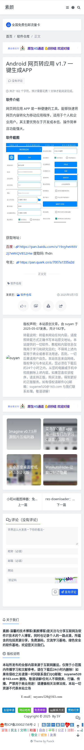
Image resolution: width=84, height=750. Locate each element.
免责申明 (39, 710)
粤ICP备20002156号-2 (20, 724)
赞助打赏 (73, 710)
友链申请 (9, 710)
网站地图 (24, 710)
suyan (70, 324)
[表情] (55, 592)
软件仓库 (23, 36)
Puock (50, 741)
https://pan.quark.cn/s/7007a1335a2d (47, 262)
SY (58, 716)
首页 (9, 36)
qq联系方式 (57, 710)
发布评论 (70, 592)
